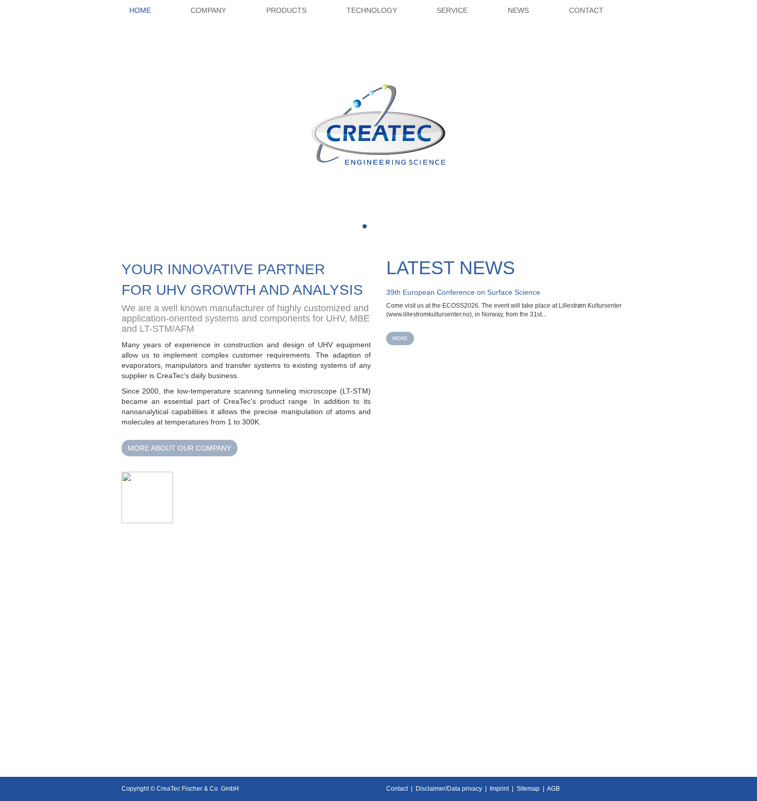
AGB (553, 788)
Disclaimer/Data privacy (449, 788)
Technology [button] (372, 10)
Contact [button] (586, 10)
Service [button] (452, 10)
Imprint (499, 788)
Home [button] (140, 10)
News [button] (518, 10)
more (400, 338)
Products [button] (286, 10)
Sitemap (528, 788)
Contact (397, 788)
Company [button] (208, 10)
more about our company (179, 448)
